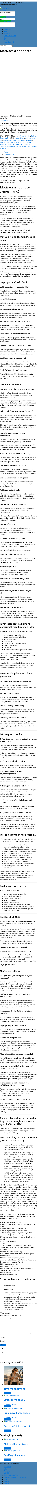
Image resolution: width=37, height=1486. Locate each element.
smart (19, 146)
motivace (16, 144)
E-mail (2, 1341)
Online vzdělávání (10, 36)
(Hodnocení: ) (5, 120)
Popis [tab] (6, 152)
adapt (17, 138)
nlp (21, 144)
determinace (7, 140)
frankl (23, 140)
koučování (3, 144)
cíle (1, 140)
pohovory (26, 144)
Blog (5, 38)
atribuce (28, 138)
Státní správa (4, 138)
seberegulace (12, 146)
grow (13, 142)
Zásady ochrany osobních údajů (15, 1477)
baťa (33, 138)
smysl (24, 146)
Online (33, 136)
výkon (2, 148)
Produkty (7, 34)
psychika (3, 146)
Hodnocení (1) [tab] (9, 154)
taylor (29, 146)
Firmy (22, 136)
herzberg (19, 142)
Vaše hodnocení (5, 1315)
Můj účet (7, 1473)
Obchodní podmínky (11, 1475)
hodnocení (27, 142)
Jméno (2, 1337)
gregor (8, 142)
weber (7, 148)
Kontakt (6, 40)
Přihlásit (3, 10)
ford (18, 140)
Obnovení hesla (5, 21)
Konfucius (7, 29)
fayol (14, 140)
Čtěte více (7, 1393)
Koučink (27, 136)
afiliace (21, 138)
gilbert (2, 142)
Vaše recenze (5, 1319)
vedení (34, 146)
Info (5, 32)
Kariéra (6, 1481)
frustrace (29, 140)
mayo (10, 144)
